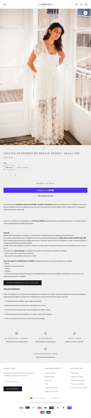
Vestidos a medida (51, 388)
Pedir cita (48, 380)
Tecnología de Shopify (53, 403)
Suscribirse (13, 389)
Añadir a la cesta (45, 183)
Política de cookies (77, 377)
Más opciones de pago (45, 196)
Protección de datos (77, 384)
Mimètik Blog (49, 377)
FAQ (46, 384)
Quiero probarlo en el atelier (22, 283)
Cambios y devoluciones (79, 388)
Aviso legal (74, 373)
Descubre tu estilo (51, 391)
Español (55, 398)
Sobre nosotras (50, 373)
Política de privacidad (78, 380)
